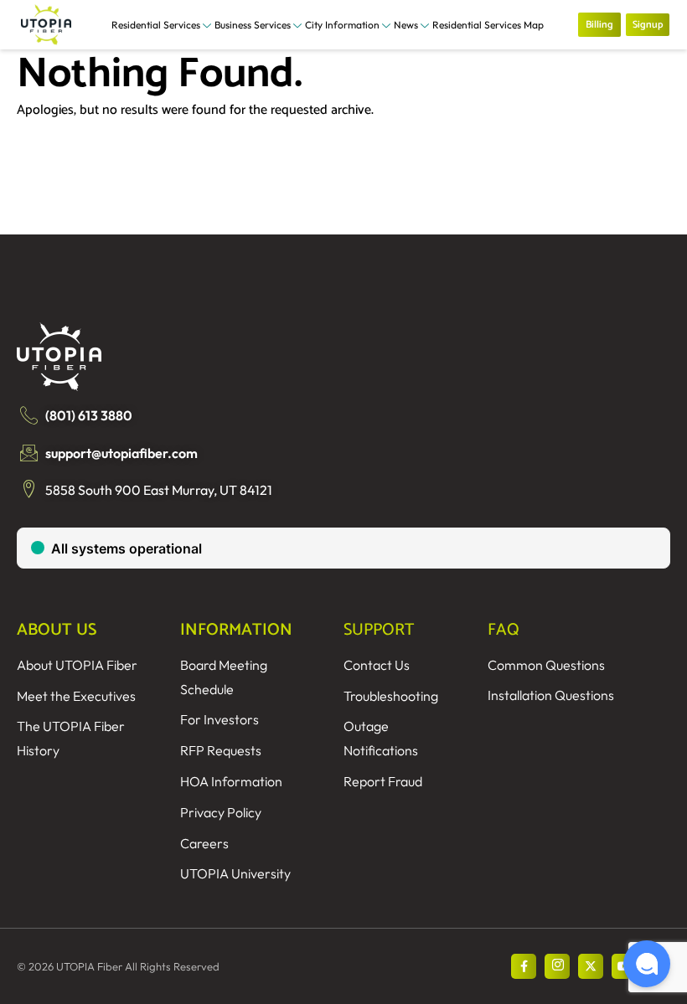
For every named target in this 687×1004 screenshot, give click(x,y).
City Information (342, 24)
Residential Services (155, 24)
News (406, 24)
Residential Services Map (488, 24)
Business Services (252, 24)
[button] (646, 963)
